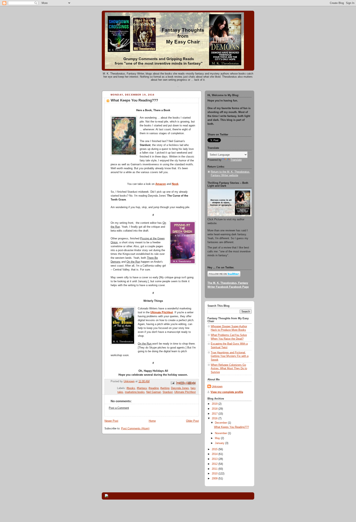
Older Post (192, 420)
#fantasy (142, 388)
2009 (215, 478)
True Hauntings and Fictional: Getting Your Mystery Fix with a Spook (229, 356)
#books (130, 388)
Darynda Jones (180, 388)
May (218, 438)
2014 (215, 454)
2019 (215, 403)
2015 (215, 449)
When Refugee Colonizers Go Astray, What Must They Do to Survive (229, 369)
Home (152, 420)
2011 (215, 468)
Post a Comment (119, 408)
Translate (236, 159)
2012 (215, 464)
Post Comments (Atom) (135, 428)
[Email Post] (172, 382)
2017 (215, 413)
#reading (154, 388)
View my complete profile (227, 392)
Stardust (168, 392)
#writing (164, 388)
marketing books (135, 392)
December (221, 422)
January (220, 443)
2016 (215, 418)
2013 (215, 459)
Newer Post (111, 420)
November (221, 433)
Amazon (160, 184)
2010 (215, 473)
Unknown (217, 386)
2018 (215, 408)
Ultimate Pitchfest (185, 392)
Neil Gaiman (153, 392)
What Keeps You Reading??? (231, 427)
